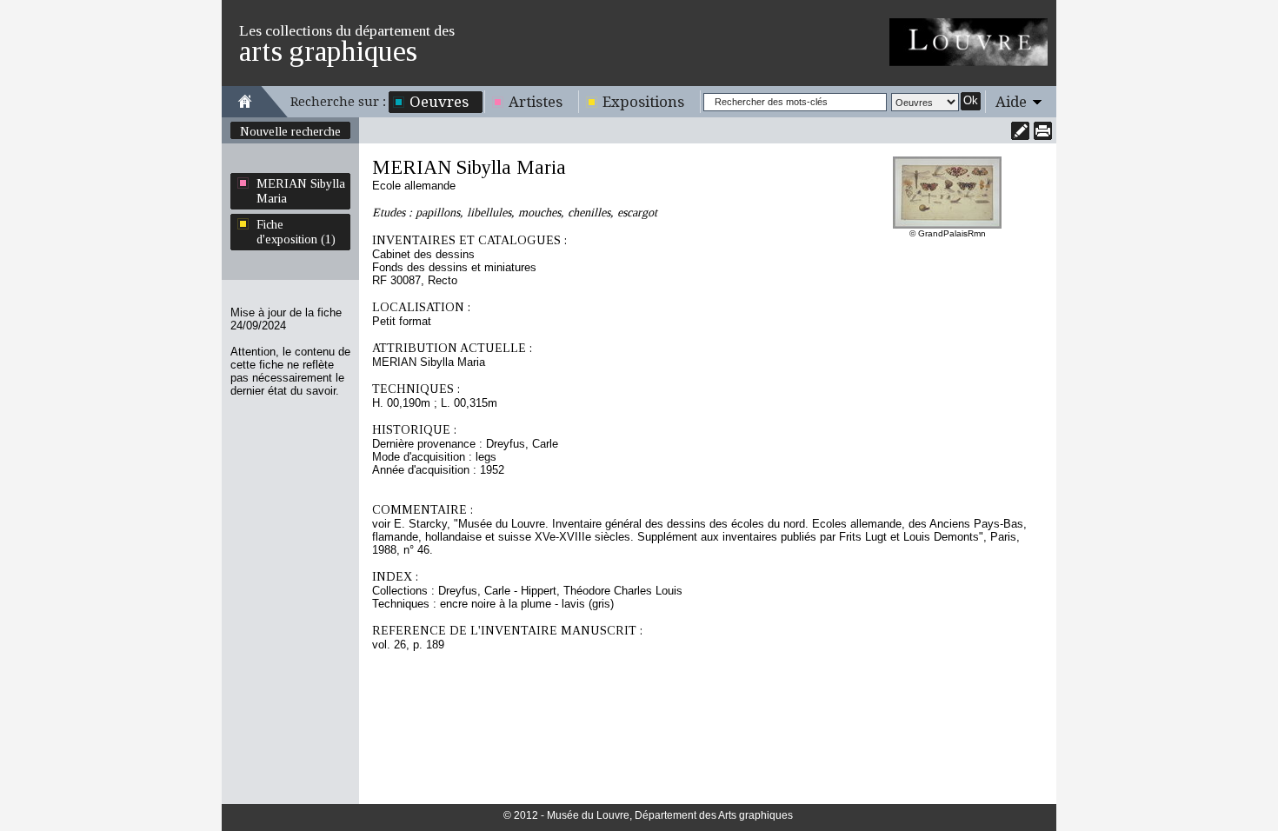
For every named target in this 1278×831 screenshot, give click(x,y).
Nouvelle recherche (290, 131)
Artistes (535, 101)
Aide (1011, 101)
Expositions (643, 101)
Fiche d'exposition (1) (296, 231)
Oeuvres (439, 101)
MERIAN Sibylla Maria (300, 190)
